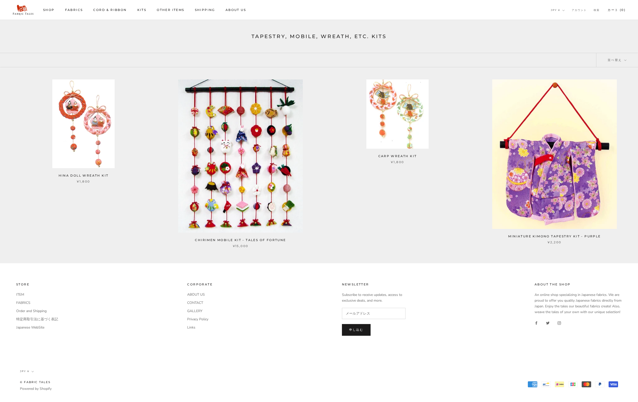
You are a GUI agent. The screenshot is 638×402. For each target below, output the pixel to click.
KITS (142, 10)
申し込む (356, 330)
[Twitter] (548, 323)
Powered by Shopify (36, 388)
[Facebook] (536, 323)
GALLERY (194, 311)
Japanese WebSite (30, 327)
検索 (597, 10)
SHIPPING (205, 10)
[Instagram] (559, 323)
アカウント (579, 10)
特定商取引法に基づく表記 (37, 319)
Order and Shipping (31, 311)
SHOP (49, 10)
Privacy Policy (197, 319)
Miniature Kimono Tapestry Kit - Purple (554, 236)
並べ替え (615, 60)
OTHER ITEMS (170, 10)
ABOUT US (236, 10)
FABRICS (74, 10)
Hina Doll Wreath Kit (84, 175)
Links (191, 327)
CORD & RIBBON (110, 10)
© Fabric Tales (35, 382)
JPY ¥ (555, 10)
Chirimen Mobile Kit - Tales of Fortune (240, 240)
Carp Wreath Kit (397, 156)
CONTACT (195, 302)
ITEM (20, 294)
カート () (617, 10)
